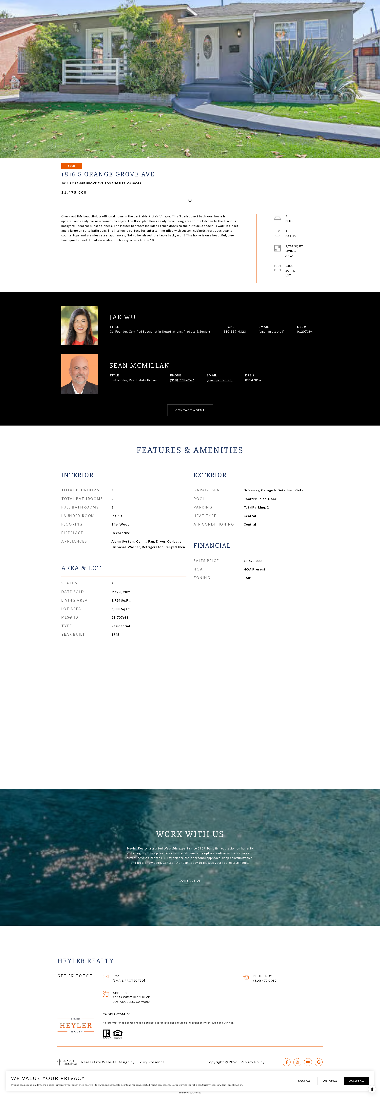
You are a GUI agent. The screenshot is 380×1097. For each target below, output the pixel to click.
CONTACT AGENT (190, 410)
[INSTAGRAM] (297, 1062)
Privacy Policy (252, 1062)
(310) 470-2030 (264, 980)
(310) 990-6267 (182, 380)
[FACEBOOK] (287, 1062)
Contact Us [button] (190, 880)
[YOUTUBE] (308, 1062)
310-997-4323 (234, 331)
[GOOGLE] (319, 1062)
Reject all (303, 1080)
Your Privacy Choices (190, 1092)
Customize (329, 1080)
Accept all (356, 1080)
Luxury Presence (150, 1062)
